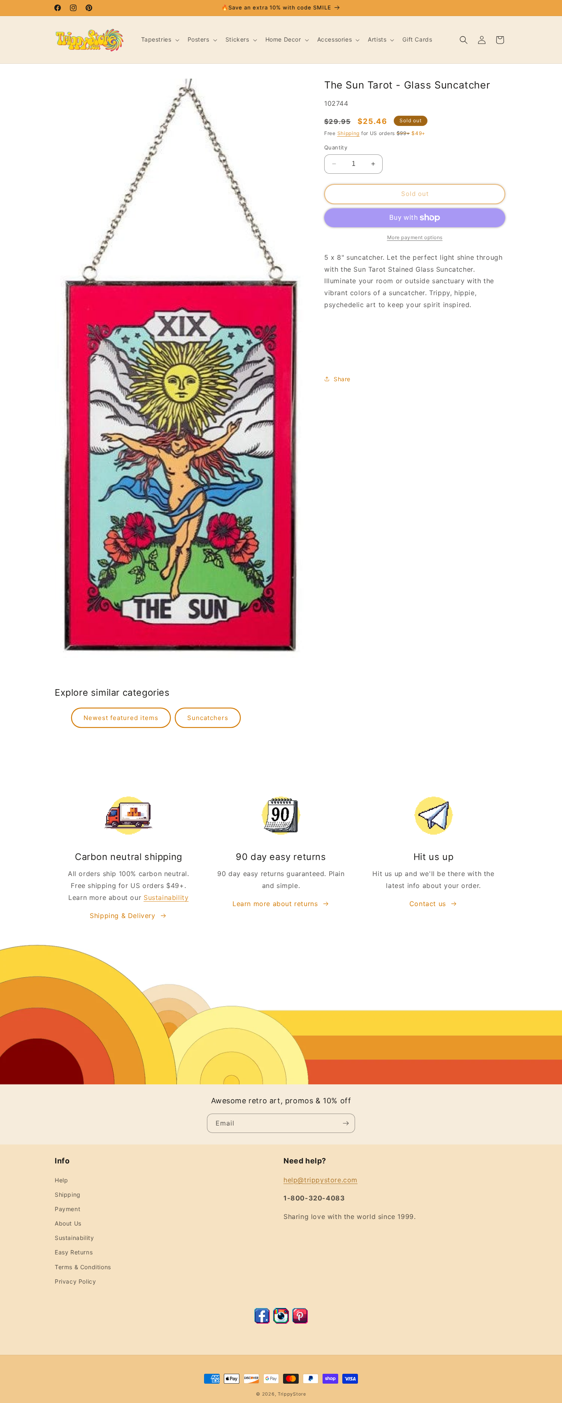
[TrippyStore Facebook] (262, 1321)
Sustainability (166, 897)
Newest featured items (121, 718)
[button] (159, 39)
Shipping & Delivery (122, 915)
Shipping (348, 133)
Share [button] (342, 378)
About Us (68, 1223)
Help (61, 1180)
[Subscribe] (346, 1123)
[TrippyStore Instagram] (281, 1321)
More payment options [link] (415, 237)
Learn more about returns (275, 904)
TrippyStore (292, 1394)
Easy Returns (74, 1252)
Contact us (427, 904)
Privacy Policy (75, 1281)
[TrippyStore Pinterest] (300, 1321)
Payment (67, 1208)
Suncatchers (207, 718)
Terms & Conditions (83, 1266)
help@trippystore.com (320, 1180)
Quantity (335, 147)
